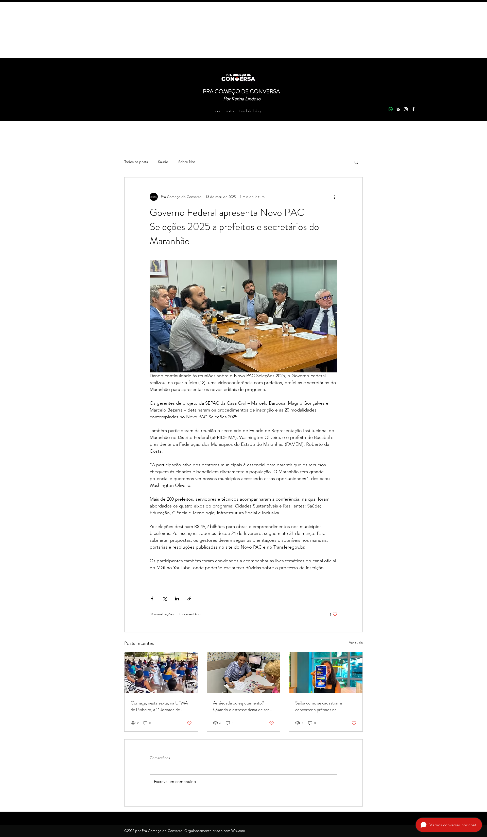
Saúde (163, 161)
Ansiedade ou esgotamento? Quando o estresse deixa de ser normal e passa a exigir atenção (241, 706)
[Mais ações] (334, 197)
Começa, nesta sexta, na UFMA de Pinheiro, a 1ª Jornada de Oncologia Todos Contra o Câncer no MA (159, 706)
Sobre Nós (186, 161)
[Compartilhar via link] (189, 598)
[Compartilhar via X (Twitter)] (164, 598)
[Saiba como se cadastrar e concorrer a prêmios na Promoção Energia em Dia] (325, 672)
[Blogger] (398, 109)
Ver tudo (356, 642)
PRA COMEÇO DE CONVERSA (242, 91)
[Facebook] (413, 109)
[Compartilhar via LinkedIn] (177, 598)
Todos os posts (136, 161)
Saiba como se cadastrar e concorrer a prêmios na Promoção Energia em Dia (319, 706)
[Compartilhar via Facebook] (152, 598)
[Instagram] (405, 109)
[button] (356, 162)
